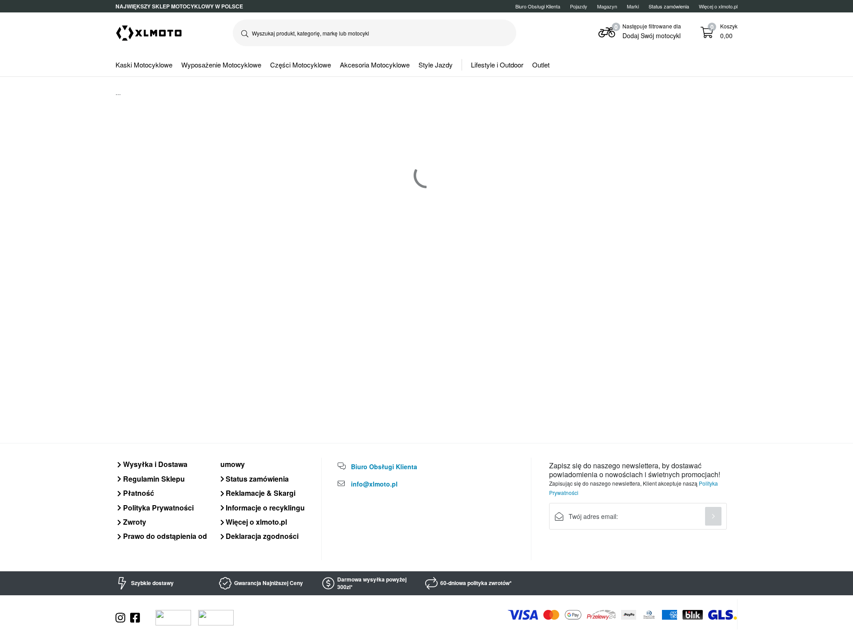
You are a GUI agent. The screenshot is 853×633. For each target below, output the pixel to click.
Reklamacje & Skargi (259, 493)
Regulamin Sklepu (153, 479)
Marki (633, 6)
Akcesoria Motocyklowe (375, 64)
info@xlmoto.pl (374, 483)
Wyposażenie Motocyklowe (221, 64)
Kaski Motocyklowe (144, 64)
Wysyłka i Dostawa (154, 464)
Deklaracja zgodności (261, 536)
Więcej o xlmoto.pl (718, 6)
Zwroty (133, 522)
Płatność (137, 493)
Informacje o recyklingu (264, 507)
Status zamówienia (256, 479)
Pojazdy (578, 6)
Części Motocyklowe (300, 64)
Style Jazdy (436, 64)
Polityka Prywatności (157, 507)
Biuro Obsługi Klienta (537, 6)
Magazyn (607, 6)
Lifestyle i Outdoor (497, 64)
